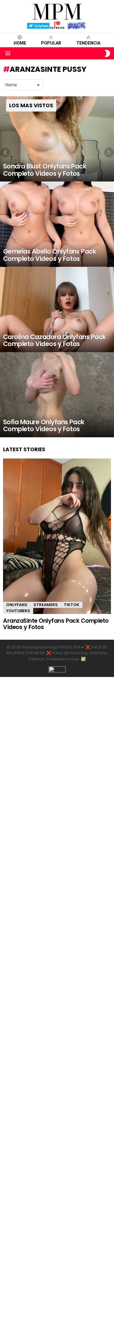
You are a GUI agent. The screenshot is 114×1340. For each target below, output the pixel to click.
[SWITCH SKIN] (107, 53)
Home (20, 43)
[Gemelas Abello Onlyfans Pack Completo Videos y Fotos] (57, 224)
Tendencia (88, 43)
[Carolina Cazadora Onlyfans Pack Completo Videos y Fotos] (57, 309)
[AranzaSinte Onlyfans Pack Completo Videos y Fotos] (57, 536)
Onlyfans (16, 605)
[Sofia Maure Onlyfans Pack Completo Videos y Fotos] (57, 394)
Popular (51, 43)
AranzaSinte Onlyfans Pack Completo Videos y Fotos (56, 624)
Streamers (45, 605)
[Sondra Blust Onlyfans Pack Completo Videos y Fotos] (57, 139)
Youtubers (18, 611)
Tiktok (71, 605)
